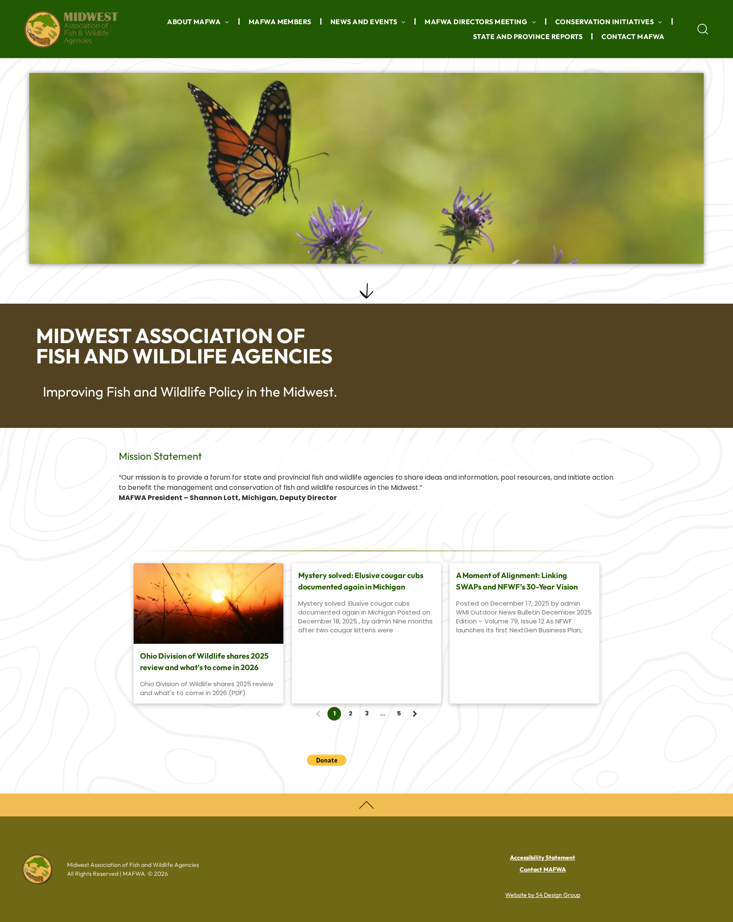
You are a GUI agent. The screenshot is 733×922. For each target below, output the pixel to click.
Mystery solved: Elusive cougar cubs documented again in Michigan (360, 581)
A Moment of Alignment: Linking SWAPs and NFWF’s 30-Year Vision (517, 581)
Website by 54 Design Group (542, 895)
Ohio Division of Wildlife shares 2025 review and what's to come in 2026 (204, 661)
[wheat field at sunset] (208, 603)
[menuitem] (199, 21)
